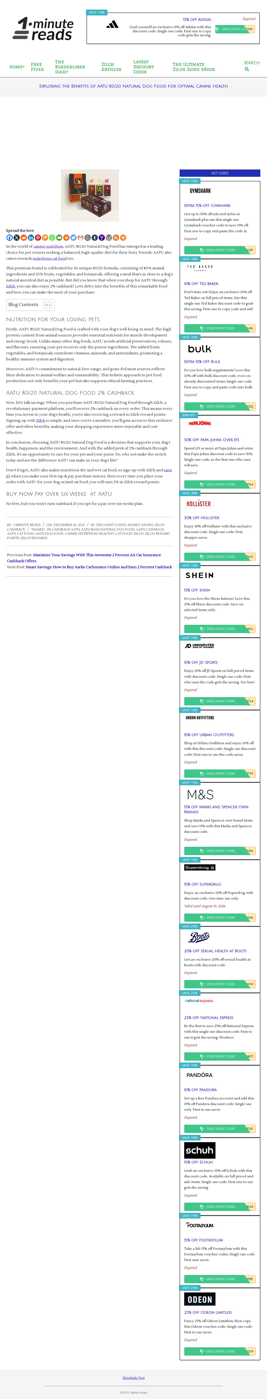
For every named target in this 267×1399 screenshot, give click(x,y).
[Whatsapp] (52, 238)
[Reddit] (24, 238)
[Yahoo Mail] (102, 238)
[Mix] (45, 238)
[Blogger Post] (87, 238)
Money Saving (140, 525)
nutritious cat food (50, 258)
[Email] (59, 238)
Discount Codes (111, 525)
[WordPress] (109, 238)
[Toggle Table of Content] (45, 305)
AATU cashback (150, 529)
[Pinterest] (38, 238)
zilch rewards (34, 538)
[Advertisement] (133, 133)
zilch (139, 534)
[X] (17, 238)
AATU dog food (49, 534)
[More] (123, 238)
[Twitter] (73, 238)
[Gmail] (80, 238)
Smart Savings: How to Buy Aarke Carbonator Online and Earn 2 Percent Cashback (99, 567)
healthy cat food (115, 534)
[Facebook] (9, 238)
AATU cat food (20, 534)
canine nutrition (48, 246)
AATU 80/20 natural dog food (108, 529)
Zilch (10, 286)
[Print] (66, 238)
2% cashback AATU (63, 529)
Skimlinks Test (133, 1378)
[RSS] (116, 238)
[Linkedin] (31, 238)
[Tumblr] (95, 238)
